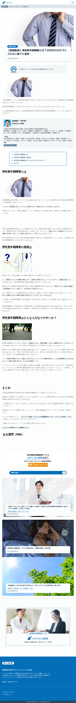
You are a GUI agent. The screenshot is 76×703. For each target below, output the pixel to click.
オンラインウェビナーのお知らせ (19, 7)
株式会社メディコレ (13, 682)
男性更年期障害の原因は (22, 157)
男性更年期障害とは (21, 154)
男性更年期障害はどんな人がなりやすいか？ (30, 160)
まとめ (16, 163)
